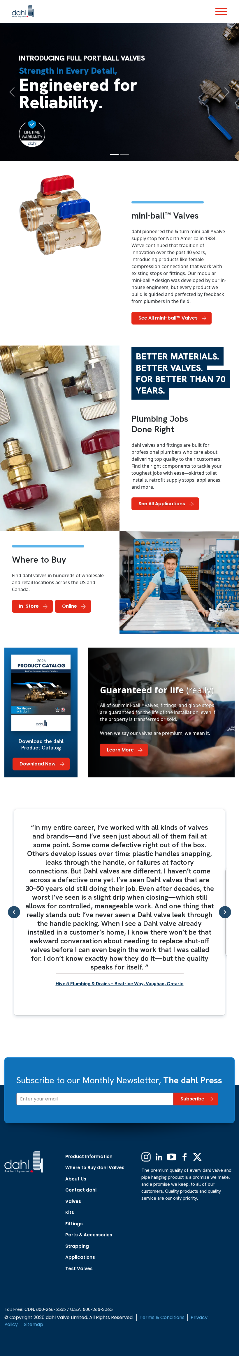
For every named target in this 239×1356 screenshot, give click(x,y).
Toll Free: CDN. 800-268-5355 (35, 1309)
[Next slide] (225, 912)
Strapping (77, 1246)
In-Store (29, 606)
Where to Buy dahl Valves (94, 1167)
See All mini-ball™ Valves (168, 318)
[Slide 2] (124, 154)
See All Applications (161, 503)
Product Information (89, 1156)
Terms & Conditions (162, 1317)
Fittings (74, 1224)
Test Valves (79, 1268)
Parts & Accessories (88, 1235)
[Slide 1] (114, 154)
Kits (69, 1212)
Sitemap (33, 1324)
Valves (73, 1201)
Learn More (120, 750)
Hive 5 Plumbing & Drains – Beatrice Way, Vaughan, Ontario (120, 984)
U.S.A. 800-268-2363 (91, 1309)
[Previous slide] (14, 912)
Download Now (38, 764)
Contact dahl (80, 1190)
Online (69, 606)
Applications (80, 1257)
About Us (75, 1179)
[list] (119, 912)
